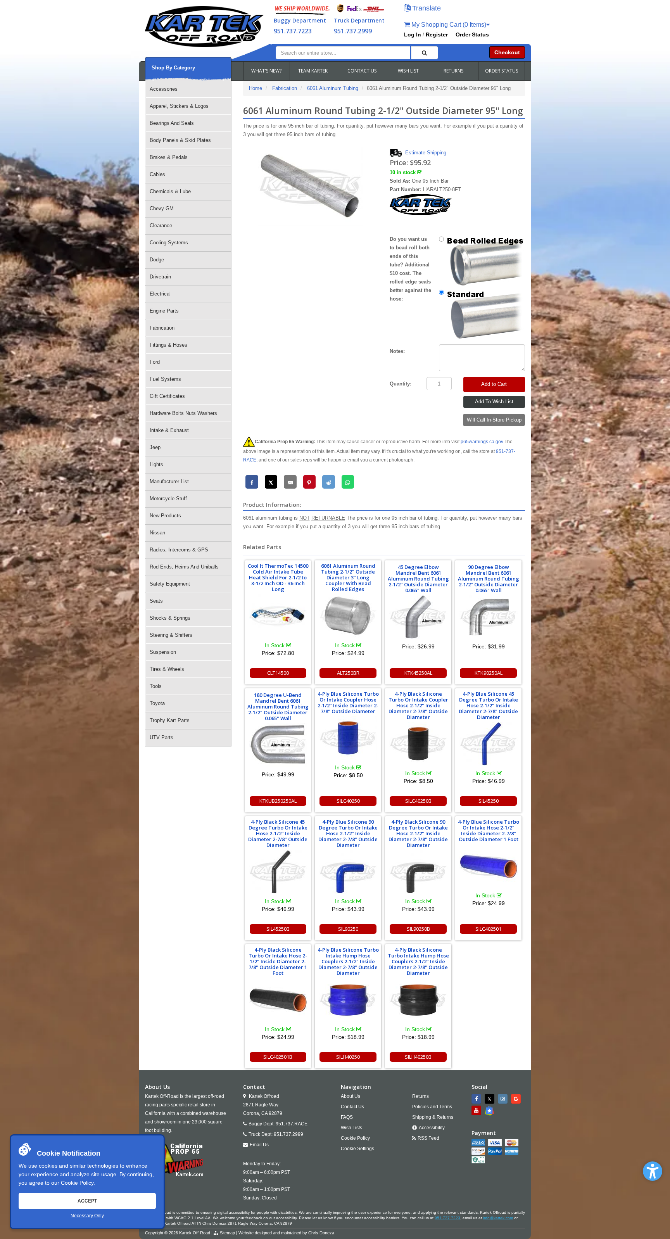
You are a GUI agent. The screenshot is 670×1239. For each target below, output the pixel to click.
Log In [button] (412, 34)
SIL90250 (348, 928)
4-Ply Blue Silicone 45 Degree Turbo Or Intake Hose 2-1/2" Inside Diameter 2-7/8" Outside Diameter (488, 705)
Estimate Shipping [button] (425, 153)
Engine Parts (164, 311)
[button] (652, 1171)
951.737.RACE (291, 1124)
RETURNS (453, 70)
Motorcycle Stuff (168, 498)
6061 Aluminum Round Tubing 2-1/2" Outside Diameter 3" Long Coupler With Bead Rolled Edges (348, 577)
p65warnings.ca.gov (482, 441)
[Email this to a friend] (290, 482)
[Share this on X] (271, 482)
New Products (165, 515)
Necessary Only (87, 1215)
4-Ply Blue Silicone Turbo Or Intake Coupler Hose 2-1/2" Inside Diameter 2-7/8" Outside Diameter (348, 702)
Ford (155, 362)
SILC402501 (488, 928)
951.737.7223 (293, 31)
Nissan (157, 533)
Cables (157, 174)
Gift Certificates (167, 396)
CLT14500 (278, 672)
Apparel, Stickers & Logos (179, 106)
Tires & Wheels (167, 669)
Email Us (259, 1144)
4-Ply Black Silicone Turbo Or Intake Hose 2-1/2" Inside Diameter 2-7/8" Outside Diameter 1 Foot (278, 961)
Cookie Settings (357, 1148)
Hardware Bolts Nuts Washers (183, 413)
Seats (156, 601)
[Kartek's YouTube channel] (477, 1110)
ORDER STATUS (501, 70)
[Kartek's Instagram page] (503, 1099)
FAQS (347, 1117)
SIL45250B (278, 928)
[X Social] (490, 1099)
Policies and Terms (432, 1106)
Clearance (161, 225)
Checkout (507, 52)
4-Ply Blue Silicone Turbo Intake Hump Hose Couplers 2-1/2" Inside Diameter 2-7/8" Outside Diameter (348, 961)
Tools (156, 686)
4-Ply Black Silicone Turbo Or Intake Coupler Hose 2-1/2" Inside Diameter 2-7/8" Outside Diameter (418, 705)
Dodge (157, 260)
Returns (420, 1096)
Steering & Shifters (171, 635)
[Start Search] (424, 52)
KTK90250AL (488, 672)
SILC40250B (418, 800)
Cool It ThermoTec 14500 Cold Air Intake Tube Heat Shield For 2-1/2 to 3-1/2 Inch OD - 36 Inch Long (278, 577)
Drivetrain (160, 277)
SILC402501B (277, 1056)
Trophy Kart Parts (170, 720)
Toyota (157, 703)
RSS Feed (428, 1138)
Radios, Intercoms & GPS (179, 550)
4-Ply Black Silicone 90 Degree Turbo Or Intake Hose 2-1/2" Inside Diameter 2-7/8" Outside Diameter (418, 833)
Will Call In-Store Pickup (494, 420)
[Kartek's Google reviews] (517, 1099)
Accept (87, 1201)
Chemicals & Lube (170, 191)
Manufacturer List (169, 481)
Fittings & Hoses (168, 345)
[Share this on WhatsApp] (348, 482)
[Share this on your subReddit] (328, 482)
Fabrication (162, 328)
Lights (156, 464)
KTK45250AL (418, 672)
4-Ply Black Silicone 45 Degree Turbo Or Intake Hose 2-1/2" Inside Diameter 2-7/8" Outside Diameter (277, 833)
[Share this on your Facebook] (251, 482)
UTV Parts (161, 737)
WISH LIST (408, 70)
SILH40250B (418, 1056)
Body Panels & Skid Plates (180, 140)
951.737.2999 (353, 31)
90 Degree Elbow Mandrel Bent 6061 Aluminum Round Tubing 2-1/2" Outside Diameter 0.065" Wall (488, 578)
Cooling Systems (169, 242)
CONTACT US (361, 70)
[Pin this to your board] (309, 482)
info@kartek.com (498, 1218)
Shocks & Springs (170, 618)
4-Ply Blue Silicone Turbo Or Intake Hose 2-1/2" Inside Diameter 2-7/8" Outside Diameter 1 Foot (488, 830)
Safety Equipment (170, 584)
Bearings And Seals (172, 123)
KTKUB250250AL (278, 800)
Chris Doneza (321, 1232)
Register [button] (437, 34)
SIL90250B (418, 928)
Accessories (164, 89)
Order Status (472, 34)
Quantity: (400, 384)
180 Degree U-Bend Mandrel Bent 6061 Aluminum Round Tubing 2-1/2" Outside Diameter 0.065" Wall (278, 706)
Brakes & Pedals (169, 157)
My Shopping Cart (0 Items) (448, 24)
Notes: (397, 351)
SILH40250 (348, 1056)
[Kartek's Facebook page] (477, 1099)
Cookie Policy (77, 1183)
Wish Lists (351, 1127)
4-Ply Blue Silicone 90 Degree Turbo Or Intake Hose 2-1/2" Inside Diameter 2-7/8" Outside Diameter (348, 833)
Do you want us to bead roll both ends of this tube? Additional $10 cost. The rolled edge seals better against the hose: (410, 269)
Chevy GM (162, 208)
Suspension (163, 652)
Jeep (155, 447)
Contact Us (352, 1106)
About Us (350, 1096)
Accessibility (432, 1127)
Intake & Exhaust (169, 430)
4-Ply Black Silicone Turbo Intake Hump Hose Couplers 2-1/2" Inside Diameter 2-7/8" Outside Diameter (418, 961)
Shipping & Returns (432, 1117)
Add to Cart (494, 384)
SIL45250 (488, 800)
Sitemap (227, 1232)
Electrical (160, 294)
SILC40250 (348, 800)
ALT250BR (348, 672)
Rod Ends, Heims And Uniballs (184, 567)
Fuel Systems (165, 379)
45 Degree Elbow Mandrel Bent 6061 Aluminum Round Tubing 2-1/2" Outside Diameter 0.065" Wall (418, 578)
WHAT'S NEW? (266, 70)
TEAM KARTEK (313, 70)
